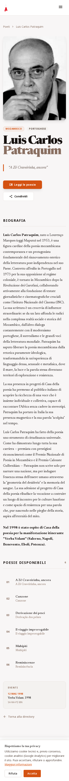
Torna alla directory (18, 717)
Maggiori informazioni (18, 764)
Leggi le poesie (22, 185)
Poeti (6, 26)
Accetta (32, 773)
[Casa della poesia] (6, 8)
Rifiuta (13, 773)
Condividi (18, 196)
